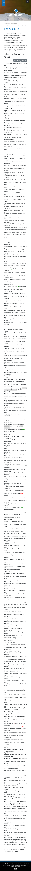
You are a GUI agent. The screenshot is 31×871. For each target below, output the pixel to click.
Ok (15, 868)
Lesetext (24, 60)
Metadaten (17, 60)
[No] (29, 866)
